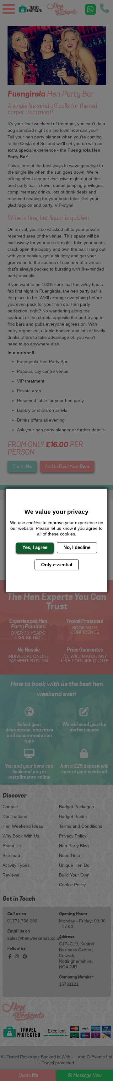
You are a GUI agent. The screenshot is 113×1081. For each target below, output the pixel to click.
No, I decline (76, 547)
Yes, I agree (34, 547)
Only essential (56, 564)
